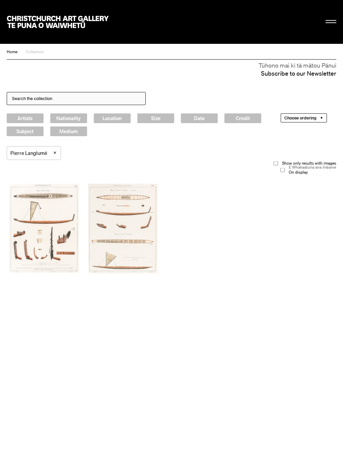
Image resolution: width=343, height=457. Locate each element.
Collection (35, 52)
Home (12, 52)
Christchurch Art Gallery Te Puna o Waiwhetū (58, 21)
